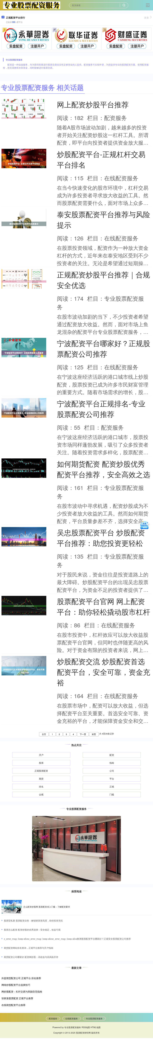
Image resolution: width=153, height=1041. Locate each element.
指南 (112, 762)
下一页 (83, 734)
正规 (112, 786)
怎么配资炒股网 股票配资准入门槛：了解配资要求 (46, 906)
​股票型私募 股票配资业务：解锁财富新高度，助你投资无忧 (33, 920)
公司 (112, 770)
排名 (41, 786)
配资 (112, 754)
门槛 (112, 794)
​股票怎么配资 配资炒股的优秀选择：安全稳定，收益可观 (32, 929)
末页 (94, 734)
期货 (41, 778)
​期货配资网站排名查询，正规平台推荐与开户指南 (28, 947)
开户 (41, 754)
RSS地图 (86, 1027)
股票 (41, 762)
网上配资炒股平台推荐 (93, 104)
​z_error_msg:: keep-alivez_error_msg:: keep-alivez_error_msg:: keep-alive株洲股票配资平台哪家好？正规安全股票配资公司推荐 (67, 938)
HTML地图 (96, 1027)
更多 (146, 17)
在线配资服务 (71, 1018)
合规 (41, 794)
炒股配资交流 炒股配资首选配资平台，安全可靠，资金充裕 (103, 671)
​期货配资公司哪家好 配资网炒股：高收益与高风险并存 (31, 956)
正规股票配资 (41, 770)
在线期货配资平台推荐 (13, 1005)
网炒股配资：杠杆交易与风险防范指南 (21, 991)
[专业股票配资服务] (31, 4)
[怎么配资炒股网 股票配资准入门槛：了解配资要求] (11, 907)
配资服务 (53, 1018)
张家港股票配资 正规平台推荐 (17, 998)
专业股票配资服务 (94, 1018)
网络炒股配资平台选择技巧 (15, 985)
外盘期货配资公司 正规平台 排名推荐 (21, 978)
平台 (112, 778)
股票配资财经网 (83, 1032)
